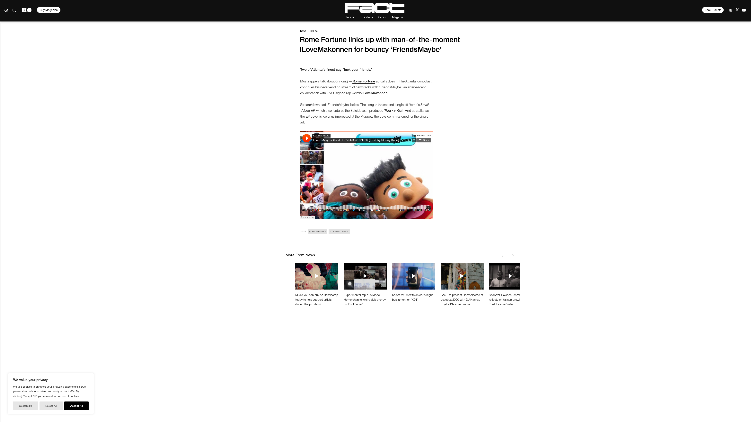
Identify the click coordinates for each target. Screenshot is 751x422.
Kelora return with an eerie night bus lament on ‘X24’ (412, 297)
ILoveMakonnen (374, 93)
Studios (349, 17)
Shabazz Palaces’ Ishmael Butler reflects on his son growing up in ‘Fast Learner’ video (510, 299)
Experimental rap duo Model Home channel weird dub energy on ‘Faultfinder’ (365, 299)
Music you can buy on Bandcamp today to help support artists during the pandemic (316, 299)
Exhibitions (366, 17)
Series (382, 17)
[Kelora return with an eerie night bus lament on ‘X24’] (413, 276)
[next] (511, 256)
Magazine (398, 17)
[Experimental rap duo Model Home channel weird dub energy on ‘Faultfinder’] (365, 276)
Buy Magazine (49, 10)
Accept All (76, 405)
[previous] (503, 256)
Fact (315, 30)
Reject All (51, 405)
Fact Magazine (374, 8)
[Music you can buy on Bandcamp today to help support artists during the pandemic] (316, 276)
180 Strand (26, 10)
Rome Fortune (363, 81)
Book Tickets (713, 10)
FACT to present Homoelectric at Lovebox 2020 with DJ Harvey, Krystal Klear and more (462, 299)
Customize (25, 405)
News (303, 30)
